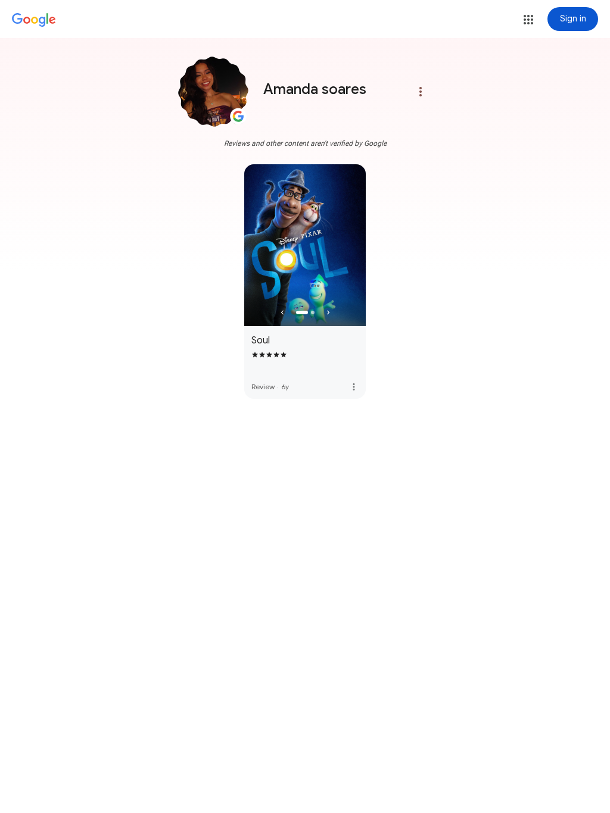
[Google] (34, 20)
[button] (528, 20)
